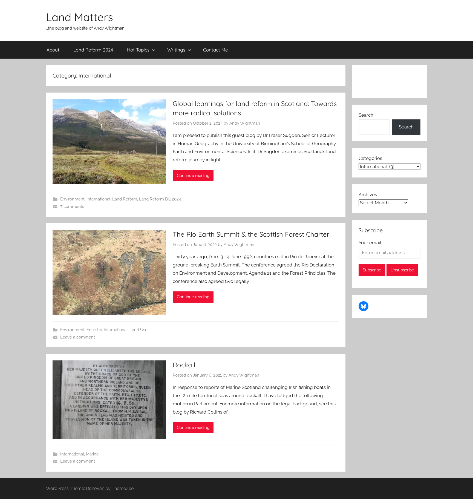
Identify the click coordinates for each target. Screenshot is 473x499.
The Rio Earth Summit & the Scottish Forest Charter (251, 234)
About (53, 50)
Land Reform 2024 (93, 50)
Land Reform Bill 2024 (160, 199)
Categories (370, 158)
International (98, 199)
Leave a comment (77, 337)
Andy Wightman (244, 123)
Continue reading (193, 175)
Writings (176, 50)
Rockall (184, 365)
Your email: (370, 242)
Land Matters (79, 17)
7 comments (72, 206)
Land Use (138, 329)
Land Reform (124, 199)
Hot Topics (138, 50)
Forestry (94, 329)
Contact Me (215, 50)
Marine (92, 454)
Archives (368, 194)
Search (366, 115)
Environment (72, 199)
